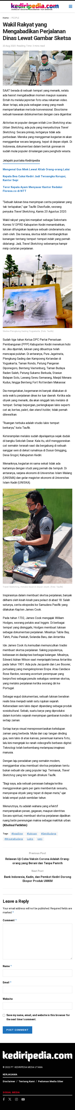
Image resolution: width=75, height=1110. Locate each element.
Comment (10, 920)
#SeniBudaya (48, 833)
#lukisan (32, 833)
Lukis (30, 839)
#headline (17, 833)
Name (7, 966)
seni (40, 839)
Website (8, 998)
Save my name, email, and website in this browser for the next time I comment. (38, 1017)
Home (6, 18)
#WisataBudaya (14, 839)
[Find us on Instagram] (16, 1099)
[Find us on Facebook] (4, 1099)
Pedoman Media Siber (50, 1081)
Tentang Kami (27, 1081)
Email (7, 982)
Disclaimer (9, 1081)
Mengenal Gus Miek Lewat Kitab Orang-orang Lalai (36, 169)
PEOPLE (15, 18)
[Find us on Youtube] (23, 1099)
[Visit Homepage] (35, 6)
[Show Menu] (70, 6)
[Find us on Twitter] (9, 1099)
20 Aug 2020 (9, 45)
